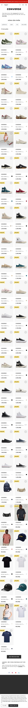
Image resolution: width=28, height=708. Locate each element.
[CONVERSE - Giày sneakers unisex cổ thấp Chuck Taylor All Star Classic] (6, 437)
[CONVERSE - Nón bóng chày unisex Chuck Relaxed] (21, 587)
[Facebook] (9, 673)
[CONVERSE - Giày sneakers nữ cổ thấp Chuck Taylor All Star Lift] (6, 313)
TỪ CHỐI (4, 705)
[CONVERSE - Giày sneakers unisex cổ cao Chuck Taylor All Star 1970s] (6, 214)
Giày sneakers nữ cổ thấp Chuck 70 (8, 350)
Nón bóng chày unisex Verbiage (8, 599)
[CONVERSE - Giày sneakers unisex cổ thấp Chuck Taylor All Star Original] (21, 437)
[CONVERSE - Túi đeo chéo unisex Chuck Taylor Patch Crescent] (21, 487)
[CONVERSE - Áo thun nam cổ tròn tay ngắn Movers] (21, 611)
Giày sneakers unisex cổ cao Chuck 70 (9, 151)
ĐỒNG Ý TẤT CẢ (13, 705)
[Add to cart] (11, 34)
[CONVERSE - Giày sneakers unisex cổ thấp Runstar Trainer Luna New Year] (6, 114)
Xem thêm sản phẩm (14, 656)
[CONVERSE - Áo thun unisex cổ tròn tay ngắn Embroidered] (21, 512)
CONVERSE (4, 50)
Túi (17, 24)
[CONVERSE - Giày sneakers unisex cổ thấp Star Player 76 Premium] (21, 388)
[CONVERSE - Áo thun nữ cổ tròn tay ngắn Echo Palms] (6, 611)
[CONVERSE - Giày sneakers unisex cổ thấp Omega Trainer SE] (6, 64)
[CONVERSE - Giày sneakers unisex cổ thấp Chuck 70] (21, 139)
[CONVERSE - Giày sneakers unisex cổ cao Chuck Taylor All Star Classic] (6, 412)
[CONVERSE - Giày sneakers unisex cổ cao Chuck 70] (21, 89)
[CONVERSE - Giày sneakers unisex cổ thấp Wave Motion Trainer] (6, 39)
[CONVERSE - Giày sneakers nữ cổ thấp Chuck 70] (6, 338)
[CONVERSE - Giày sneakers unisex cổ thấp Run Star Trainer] (21, 164)
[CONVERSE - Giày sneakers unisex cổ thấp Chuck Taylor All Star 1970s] (21, 288)
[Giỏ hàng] (26, 5)
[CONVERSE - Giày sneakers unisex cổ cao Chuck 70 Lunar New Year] (6, 89)
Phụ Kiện (24, 24)
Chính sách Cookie (6, 701)
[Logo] (6, 4)
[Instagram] (12, 673)
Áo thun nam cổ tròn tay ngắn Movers (9, 649)
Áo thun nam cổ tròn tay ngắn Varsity (9, 574)
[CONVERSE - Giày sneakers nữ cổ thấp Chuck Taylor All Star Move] (21, 338)
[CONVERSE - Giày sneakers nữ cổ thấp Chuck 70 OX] (21, 189)
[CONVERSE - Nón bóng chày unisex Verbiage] (6, 587)
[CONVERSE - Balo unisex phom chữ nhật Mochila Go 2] (6, 487)
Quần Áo (4, 24)
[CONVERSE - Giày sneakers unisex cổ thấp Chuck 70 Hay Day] (6, 263)
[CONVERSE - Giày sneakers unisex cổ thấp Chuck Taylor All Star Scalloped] (6, 363)
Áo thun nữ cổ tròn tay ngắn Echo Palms (10, 624)
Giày (11, 24)
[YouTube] (16, 673)
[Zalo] (19, 673)
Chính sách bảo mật (15, 701)
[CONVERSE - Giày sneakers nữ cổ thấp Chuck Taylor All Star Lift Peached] (6, 288)
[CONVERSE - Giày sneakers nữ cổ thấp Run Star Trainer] (21, 114)
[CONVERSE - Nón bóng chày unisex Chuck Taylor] (21, 537)
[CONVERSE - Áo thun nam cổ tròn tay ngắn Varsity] (6, 562)
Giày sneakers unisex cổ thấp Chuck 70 (9, 176)
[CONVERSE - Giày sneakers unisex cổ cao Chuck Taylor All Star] (21, 363)
